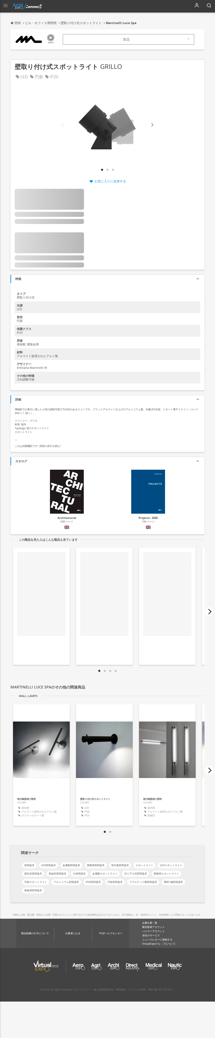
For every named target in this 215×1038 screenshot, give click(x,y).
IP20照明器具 (93, 882)
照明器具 (29, 865)
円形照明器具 (115, 882)
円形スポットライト (35, 882)
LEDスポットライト (171, 865)
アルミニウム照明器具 (66, 882)
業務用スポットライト (166, 873)
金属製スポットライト (105, 873)
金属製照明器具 (71, 865)
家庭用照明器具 (33, 890)
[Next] (152, 125)
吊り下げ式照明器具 (135, 873)
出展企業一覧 (149, 923)
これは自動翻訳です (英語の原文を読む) (37, 446)
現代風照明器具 (120, 865)
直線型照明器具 (57, 873)
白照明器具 (79, 873)
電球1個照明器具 (173, 882)
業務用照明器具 (96, 865)
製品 (126, 39)
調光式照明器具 (33, 873)
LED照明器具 (48, 865)
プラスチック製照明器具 (143, 882)
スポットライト (144, 865)
